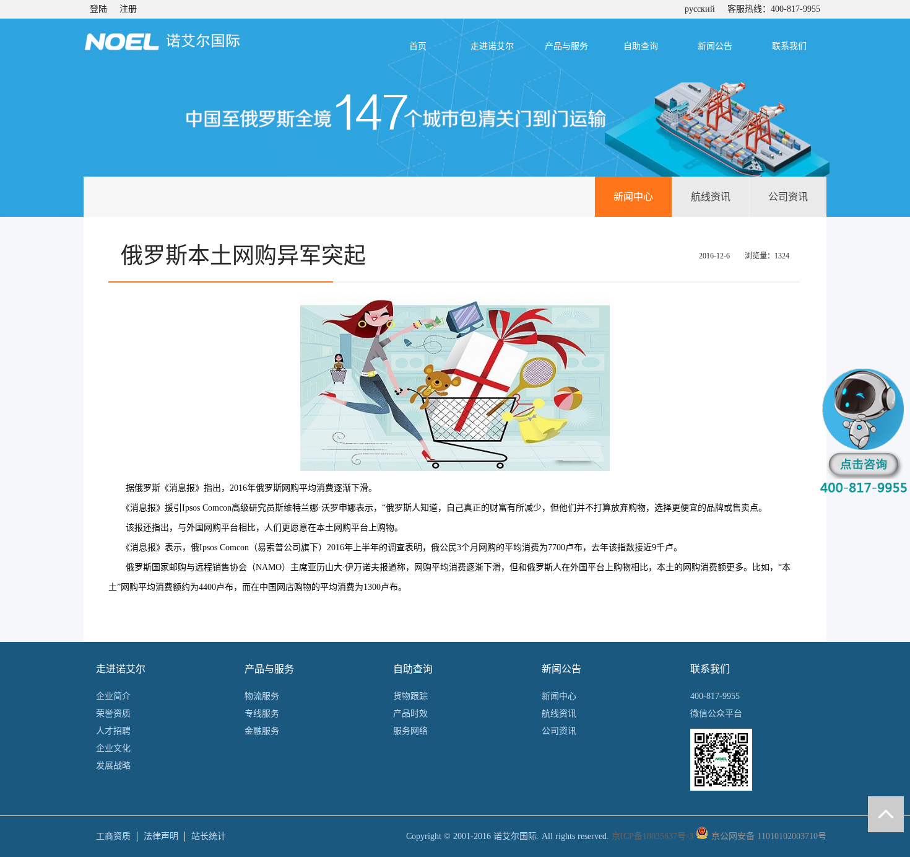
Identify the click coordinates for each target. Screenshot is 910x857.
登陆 (98, 9)
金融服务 (262, 731)
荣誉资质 (113, 713)
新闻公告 (715, 46)
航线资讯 (710, 196)
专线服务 (262, 713)
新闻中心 (633, 196)
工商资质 (113, 836)
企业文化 (113, 748)
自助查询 (640, 46)
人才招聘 (113, 731)
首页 (418, 46)
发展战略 (113, 765)
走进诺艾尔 (492, 46)
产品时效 (410, 713)
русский (700, 9)
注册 (128, 9)
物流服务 (262, 696)
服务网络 (410, 731)
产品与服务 (566, 46)
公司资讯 (788, 196)
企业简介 (113, 696)
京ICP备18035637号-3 (652, 836)
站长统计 (208, 836)
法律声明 (161, 836)
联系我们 (789, 46)
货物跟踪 (410, 696)
